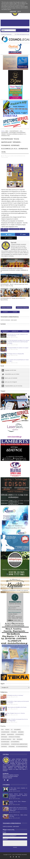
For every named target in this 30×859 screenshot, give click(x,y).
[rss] (19, 857)
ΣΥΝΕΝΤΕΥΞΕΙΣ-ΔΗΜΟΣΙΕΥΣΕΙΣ (19, 744)
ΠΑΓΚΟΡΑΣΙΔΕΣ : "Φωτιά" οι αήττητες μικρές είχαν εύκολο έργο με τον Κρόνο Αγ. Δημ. (14, 285)
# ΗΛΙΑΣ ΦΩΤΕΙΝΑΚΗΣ (14, 229)
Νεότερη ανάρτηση (6, 307)
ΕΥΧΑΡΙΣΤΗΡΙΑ (19, 734)
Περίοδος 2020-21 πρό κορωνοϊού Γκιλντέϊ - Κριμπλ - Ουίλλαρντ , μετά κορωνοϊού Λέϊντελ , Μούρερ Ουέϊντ (18, 809)
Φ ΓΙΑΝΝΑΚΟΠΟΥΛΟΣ (21, 746)
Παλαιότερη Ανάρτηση (22, 307)
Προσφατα (5, 331)
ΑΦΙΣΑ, (12, 156)
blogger (15, 312)
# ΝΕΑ (21, 229)
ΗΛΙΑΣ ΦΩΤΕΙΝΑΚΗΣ (14, 131)
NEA (2, 729)
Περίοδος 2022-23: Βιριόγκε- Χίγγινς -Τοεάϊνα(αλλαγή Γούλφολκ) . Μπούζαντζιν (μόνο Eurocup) (18, 795)
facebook (5, 312)
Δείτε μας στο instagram (11, 382)
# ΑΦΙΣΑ (6, 229)
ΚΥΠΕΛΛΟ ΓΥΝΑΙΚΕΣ (14, 736)
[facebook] (4, 780)
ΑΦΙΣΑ (6, 131)
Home (2, 131)
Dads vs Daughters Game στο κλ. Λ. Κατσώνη (16, 713)
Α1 (11, 729)
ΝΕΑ (21, 131)
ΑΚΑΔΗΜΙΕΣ (17, 729)
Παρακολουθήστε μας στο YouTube (13, 386)
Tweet (10, 234)
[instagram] (10, 857)
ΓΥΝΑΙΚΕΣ (13, 732)
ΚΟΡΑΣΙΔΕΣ (4, 736)
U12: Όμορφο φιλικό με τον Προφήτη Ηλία (15, 353)
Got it (19, 11)
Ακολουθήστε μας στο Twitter (12, 374)
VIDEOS (7, 729)
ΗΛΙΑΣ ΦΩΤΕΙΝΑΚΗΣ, (18, 156)
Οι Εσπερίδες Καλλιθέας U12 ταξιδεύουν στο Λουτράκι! (17, 347)
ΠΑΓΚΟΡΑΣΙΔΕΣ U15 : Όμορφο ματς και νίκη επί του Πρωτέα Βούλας (13, 299)
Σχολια (24, 331)
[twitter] (7, 780)
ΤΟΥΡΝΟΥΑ (4, 746)
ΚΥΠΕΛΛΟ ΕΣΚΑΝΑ (6, 739)
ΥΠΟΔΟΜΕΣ (12, 746)
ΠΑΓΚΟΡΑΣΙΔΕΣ (4, 132)
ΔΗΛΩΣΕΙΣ (20, 732)
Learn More (13, 11)
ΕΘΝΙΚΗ (3, 734)
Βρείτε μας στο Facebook (11, 378)
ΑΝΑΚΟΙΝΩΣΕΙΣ (5, 732)
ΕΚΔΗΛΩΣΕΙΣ (10, 734)
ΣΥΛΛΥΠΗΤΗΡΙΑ (5, 744)
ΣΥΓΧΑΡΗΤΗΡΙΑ (15, 741)
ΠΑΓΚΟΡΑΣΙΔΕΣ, (4, 157)
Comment (10, 238)
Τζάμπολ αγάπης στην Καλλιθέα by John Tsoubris (16, 707)
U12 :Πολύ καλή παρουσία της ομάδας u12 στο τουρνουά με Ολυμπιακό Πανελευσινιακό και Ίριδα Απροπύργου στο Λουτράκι (18, 342)
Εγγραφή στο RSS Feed (10, 370)
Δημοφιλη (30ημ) (15, 331)
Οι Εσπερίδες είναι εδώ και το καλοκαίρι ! (15, 695)
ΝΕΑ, (24, 156)
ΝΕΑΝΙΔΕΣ (19, 739)
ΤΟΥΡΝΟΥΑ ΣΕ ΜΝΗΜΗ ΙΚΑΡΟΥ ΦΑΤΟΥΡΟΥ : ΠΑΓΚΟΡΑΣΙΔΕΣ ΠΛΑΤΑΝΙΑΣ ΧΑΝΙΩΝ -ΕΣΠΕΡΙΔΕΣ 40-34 (14, 270)
